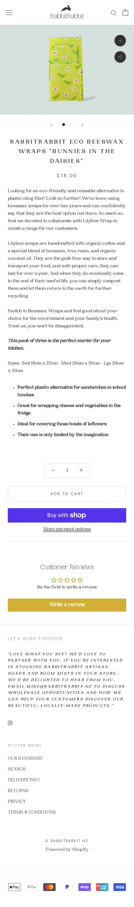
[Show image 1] (63, 124)
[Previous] (51, 124)
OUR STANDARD (25, 759)
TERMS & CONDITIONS (32, 812)
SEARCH (17, 769)
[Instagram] (10, 723)
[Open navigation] (9, 12)
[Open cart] (125, 12)
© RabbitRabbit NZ (66, 840)
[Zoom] (120, 40)
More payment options (67, 529)
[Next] (83, 124)
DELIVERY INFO (24, 780)
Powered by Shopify (67, 850)
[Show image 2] (70, 124)
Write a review (67, 605)
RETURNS (18, 791)
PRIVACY (17, 802)
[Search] (114, 12)
